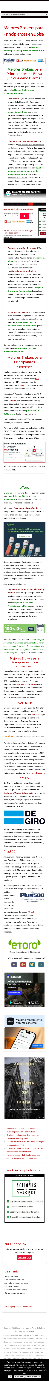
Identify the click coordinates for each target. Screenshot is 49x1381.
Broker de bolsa (11, 1276)
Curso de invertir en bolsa (15, 1289)
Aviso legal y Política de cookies (18, 1306)
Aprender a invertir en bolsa (16, 1283)
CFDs (30, 912)
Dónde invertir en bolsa (14, 1293)
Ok (10, 1377)
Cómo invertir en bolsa (14, 1280)
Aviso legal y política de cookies (27, 1377)
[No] (45, 1369)
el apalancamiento (36, 332)
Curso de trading (11, 1286)
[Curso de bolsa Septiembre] (24, 1198)
